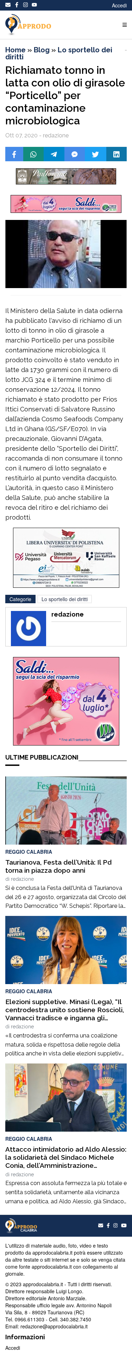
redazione (22, 879)
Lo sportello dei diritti (58, 53)
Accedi (119, 5)
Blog (42, 50)
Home (15, 50)
